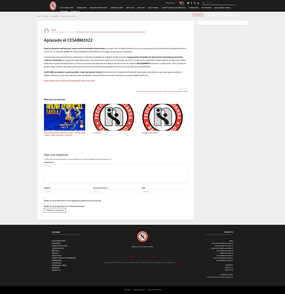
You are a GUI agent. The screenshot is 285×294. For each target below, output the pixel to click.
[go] (203, 3)
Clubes (87, 32)
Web (143, 188)
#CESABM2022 (159, 91)
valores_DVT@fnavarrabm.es (223, 258)
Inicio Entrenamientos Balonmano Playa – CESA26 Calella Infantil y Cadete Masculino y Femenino (64, 134)
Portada (117, 32)
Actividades (80, 32)
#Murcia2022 (172, 91)
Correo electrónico (100, 188)
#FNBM (165, 91)
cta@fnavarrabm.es (226, 253)
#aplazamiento (141, 91)
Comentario (49, 162)
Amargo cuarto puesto (150, 133)
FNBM (53, 30)
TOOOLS (177, 262)
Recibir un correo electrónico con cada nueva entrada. (64, 206)
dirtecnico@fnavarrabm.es (224, 246)
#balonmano (150, 91)
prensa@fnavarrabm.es (225, 251)
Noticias (112, 32)
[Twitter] (188, 3)
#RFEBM (185, 91)
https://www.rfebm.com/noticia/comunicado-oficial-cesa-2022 (69, 80)
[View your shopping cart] (181, 3)
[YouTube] (198, 3)
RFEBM (123, 32)
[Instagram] (194, 3)
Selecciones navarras (132, 32)
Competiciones (94, 32)
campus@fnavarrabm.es (224, 255)
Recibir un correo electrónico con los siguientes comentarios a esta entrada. (73, 201)
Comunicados (104, 32)
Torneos (143, 32)
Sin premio (97, 133)
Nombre (47, 188)
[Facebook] (191, 3)
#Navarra (179, 91)
